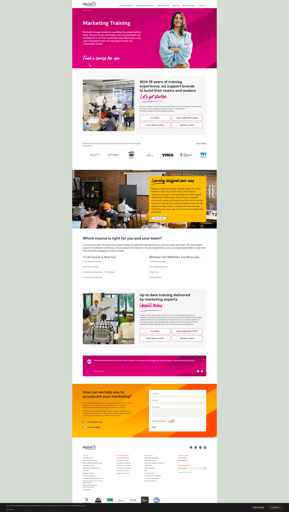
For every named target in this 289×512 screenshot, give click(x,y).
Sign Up (204, 468)
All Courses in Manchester (124, 468)
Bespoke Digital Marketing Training (92, 463)
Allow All (275, 507)
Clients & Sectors (163, 5)
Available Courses (88, 458)
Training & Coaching (126, 5)
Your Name (155, 393)
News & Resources (188, 5)
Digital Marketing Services (145, 5)
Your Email (155, 400)
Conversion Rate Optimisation (152, 475)
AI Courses (155, 118)
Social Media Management (151, 478)
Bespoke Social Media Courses (91, 468)
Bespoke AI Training (88, 473)
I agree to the (185, 472)
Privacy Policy (188, 472)
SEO (145, 470)
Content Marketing (149, 468)
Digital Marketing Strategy (151, 458)
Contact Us (202, 5)
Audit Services (148, 465)
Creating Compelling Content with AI (93, 478)
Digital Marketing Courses (187, 118)
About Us (176, 5)
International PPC (149, 473)
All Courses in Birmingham (124, 465)
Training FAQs (86, 489)
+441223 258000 (93, 427)
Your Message (156, 407)
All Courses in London (123, 460)
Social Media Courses (155, 125)
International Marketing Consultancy (154, 463)
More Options (258, 507)
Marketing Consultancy (150, 460)
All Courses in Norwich (123, 470)
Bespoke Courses (187, 125)
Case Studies (201, 143)
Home (84, 10)
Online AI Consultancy (89, 475)
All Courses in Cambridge (124, 463)
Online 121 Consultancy (123, 473)
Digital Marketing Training (90, 460)
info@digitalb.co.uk (94, 422)
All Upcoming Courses (123, 458)
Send (154, 427)
